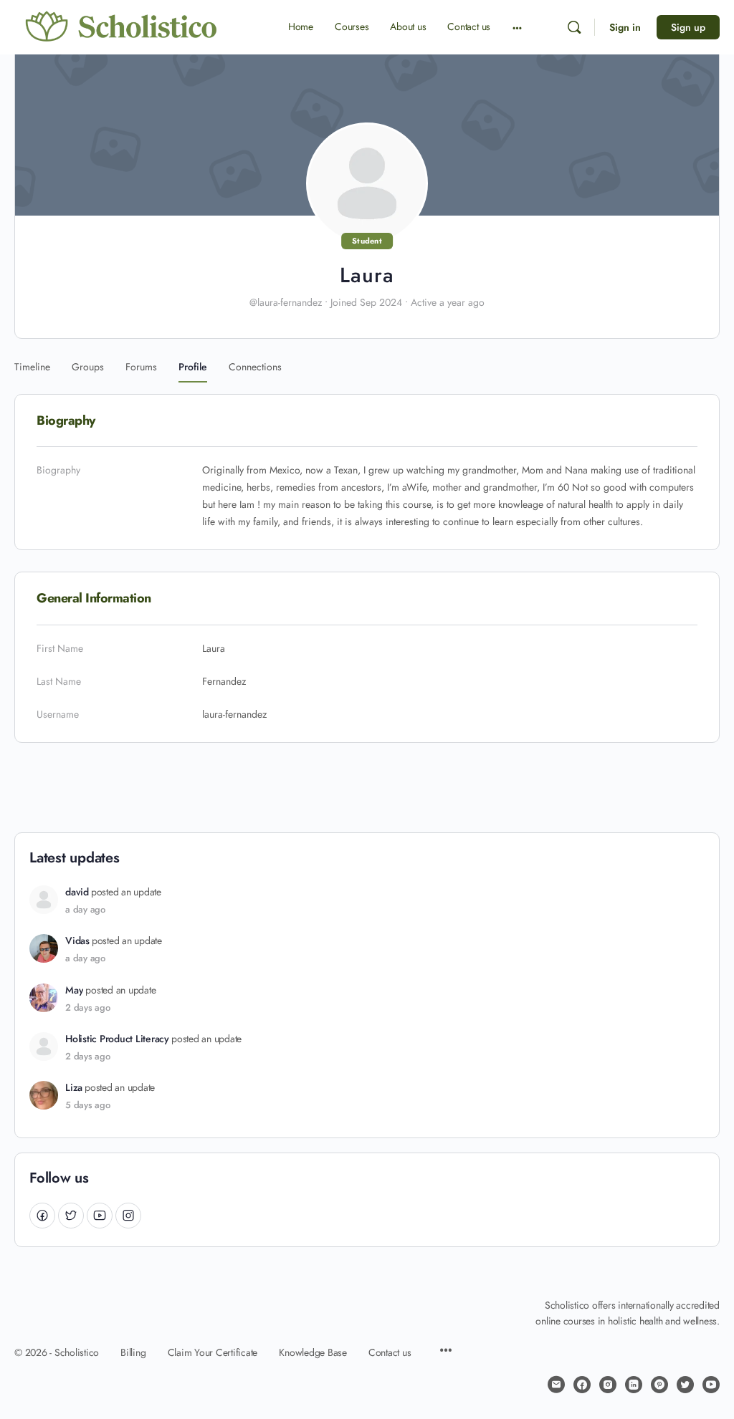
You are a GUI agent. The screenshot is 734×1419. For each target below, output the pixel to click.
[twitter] (685, 1384)
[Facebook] (42, 1215)
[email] (556, 1384)
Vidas (77, 941)
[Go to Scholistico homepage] (121, 26)
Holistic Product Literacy (117, 1039)
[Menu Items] (446, 1351)
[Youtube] (100, 1215)
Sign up (688, 27)
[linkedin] (633, 1384)
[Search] (574, 27)
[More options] (517, 27)
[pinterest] (659, 1384)
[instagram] (607, 1384)
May (74, 990)
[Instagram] (128, 1215)
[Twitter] (71, 1215)
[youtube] (711, 1384)
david (77, 892)
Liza (73, 1088)
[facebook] (582, 1384)
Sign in (625, 27)
